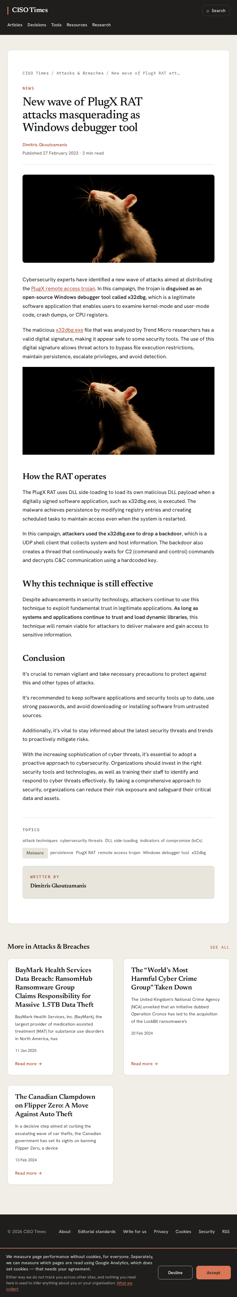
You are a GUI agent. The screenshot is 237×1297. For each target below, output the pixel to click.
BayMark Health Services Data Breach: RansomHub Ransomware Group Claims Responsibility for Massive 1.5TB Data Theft (54, 988)
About (65, 1231)
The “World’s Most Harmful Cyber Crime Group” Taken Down (164, 979)
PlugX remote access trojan (63, 288)
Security (207, 1231)
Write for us (135, 1231)
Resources (77, 25)
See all (220, 947)
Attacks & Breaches (80, 73)
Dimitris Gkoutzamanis (45, 144)
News (28, 88)
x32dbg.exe (69, 329)
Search (216, 10)
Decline (175, 1272)
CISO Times (30, 10)
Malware (35, 853)
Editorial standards (97, 1231)
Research (101, 25)
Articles (15, 25)
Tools (56, 25)
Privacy (161, 1231)
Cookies (183, 1231)
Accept (213, 1272)
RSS (226, 1231)
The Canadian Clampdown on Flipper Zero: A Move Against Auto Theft (55, 1106)
